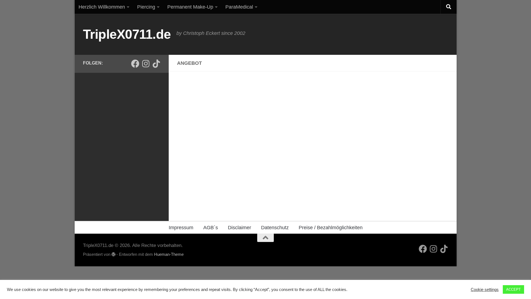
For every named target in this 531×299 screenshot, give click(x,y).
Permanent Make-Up (190, 7)
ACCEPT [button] (513, 289)
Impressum (181, 227)
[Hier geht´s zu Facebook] (135, 64)
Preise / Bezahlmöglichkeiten (331, 227)
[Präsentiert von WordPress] (113, 254)
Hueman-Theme (169, 254)
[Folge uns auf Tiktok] (156, 64)
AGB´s (210, 227)
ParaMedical (239, 7)
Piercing (146, 7)
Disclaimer (239, 227)
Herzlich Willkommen (102, 7)
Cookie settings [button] (485, 289)
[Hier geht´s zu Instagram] (146, 64)
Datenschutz (275, 227)
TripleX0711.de (127, 34)
